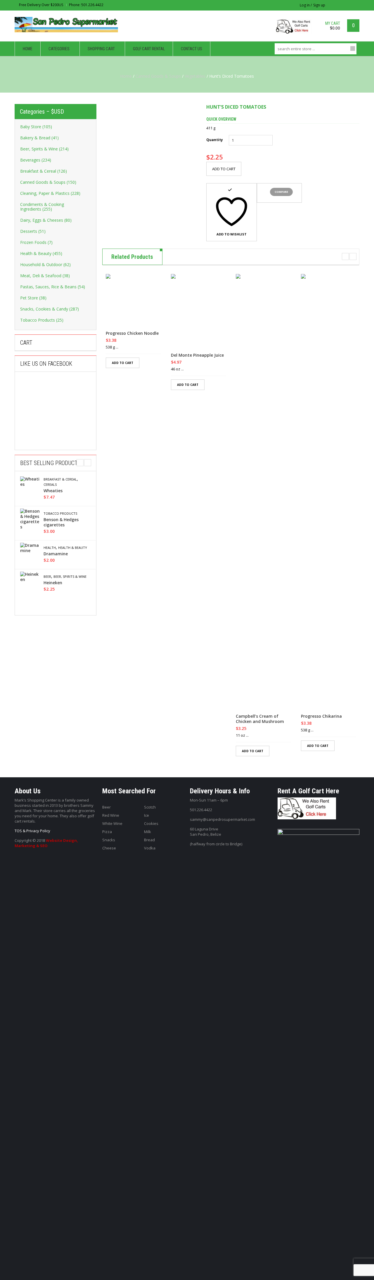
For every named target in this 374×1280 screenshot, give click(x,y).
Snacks (108, 839)
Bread (149, 839)
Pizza (107, 831)
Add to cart (224, 168)
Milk (147, 831)
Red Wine (110, 815)
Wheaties (53, 490)
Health (50, 548)
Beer (47, 577)
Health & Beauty (72, 548)
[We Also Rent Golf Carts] (295, 28)
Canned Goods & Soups (158, 76)
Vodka (149, 848)
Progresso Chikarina (321, 716)
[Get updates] (356, 5)
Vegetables (195, 76)
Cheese (109, 848)
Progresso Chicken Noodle (132, 333)
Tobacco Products (60, 513)
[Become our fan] (349, 5)
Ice (146, 815)
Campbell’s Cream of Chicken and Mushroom (260, 719)
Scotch (150, 807)
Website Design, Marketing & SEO (46, 843)
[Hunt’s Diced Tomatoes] (150, 151)
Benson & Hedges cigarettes (61, 522)
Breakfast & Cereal (60, 479)
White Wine (112, 823)
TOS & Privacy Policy (32, 830)
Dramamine (56, 553)
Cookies (151, 823)
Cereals (50, 485)
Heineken (53, 582)
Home (126, 76)
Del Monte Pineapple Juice (197, 355)
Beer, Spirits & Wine (69, 577)
